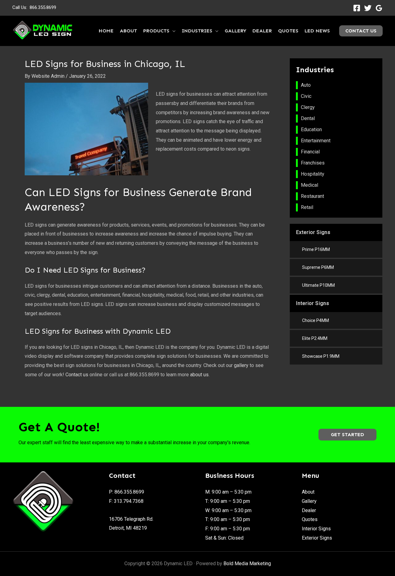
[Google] (379, 8)
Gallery (309, 501)
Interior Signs (316, 529)
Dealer (309, 510)
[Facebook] (356, 8)
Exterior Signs (317, 538)
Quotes (310, 519)
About (308, 492)
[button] (347, 434)
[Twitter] (368, 8)
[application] (172, 31)
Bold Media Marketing (247, 563)
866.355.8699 (43, 7)
